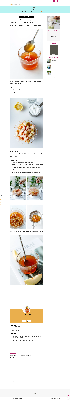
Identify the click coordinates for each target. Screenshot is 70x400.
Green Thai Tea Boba (14, 347)
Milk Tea (52, 3)
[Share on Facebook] (1, 198)
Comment (12, 362)
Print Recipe (31, 16)
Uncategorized (54, 60)
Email (29, 378)
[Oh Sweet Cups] (15, 3)
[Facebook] (54, 1)
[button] (38, 11)
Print (25, 321)
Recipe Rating (12, 357)
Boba (48, 3)
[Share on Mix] (1, 204)
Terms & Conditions (53, 398)
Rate (29, 321)
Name (11, 378)
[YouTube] (57, 1)
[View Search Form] (59, 1)
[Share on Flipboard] (1, 202)
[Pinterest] (56, 1)
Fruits (58, 3)
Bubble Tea (53, 65)
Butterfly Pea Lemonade (56, 61)
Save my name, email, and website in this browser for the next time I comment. (25, 381)
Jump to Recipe (24, 16)
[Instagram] (53, 1)
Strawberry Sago (40, 347)
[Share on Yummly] (1, 201)
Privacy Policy (58, 398)
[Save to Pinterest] (1, 199)
